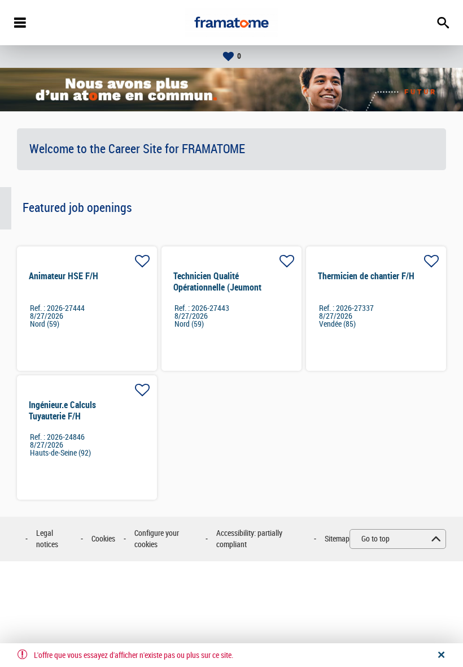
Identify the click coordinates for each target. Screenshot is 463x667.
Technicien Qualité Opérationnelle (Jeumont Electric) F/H (217, 287)
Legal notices (47, 539)
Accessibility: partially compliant (249, 539)
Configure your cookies (156, 539)
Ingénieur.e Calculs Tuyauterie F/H (62, 411)
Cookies (103, 539)
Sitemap (337, 539)
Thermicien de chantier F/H (366, 276)
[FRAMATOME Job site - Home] (231, 22)
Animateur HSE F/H (63, 276)
